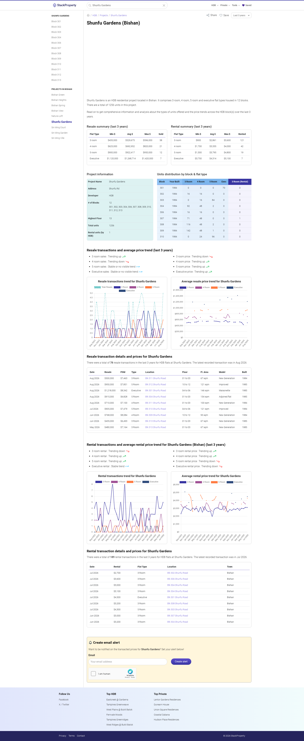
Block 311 (56, 69)
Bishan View (57, 111)
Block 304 (56, 37)
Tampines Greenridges (117, 719)
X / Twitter (64, 704)
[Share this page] (211, 15)
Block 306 (56, 43)
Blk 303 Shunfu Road (177, 609)
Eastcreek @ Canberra (117, 699)
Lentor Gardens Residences (167, 699)
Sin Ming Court (58, 127)
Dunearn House (161, 704)
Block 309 (56, 58)
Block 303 (56, 32)
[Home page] (88, 15)
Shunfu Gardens (61, 121)
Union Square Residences (166, 709)
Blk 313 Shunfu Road (155, 421)
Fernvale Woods (114, 714)
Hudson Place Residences (166, 719)
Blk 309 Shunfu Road (155, 415)
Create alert (181, 661)
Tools (235, 5)
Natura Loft (57, 116)
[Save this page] (224, 15)
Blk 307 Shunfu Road (177, 615)
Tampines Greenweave (117, 704)
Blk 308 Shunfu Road (177, 603)
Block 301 (56, 21)
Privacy (62, 736)
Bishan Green (58, 94)
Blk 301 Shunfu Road (155, 390)
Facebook (64, 699)
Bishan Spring (58, 105)
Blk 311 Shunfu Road (155, 378)
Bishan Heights (58, 100)
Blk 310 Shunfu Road (155, 409)
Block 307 (56, 48)
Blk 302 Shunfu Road (177, 573)
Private (224, 5)
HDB (213, 5)
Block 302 (56, 27)
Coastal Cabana (162, 714)
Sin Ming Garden (59, 133)
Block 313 (56, 80)
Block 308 (56, 53)
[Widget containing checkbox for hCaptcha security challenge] (112, 674)
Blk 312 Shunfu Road (155, 384)
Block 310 (56, 64)
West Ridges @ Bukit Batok (119, 724)
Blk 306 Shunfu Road (177, 579)
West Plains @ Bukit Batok (119, 709)
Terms (72, 736)
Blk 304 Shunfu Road (155, 396)
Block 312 (56, 74)
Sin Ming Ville (57, 138)
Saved (248, 5)
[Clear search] (164, 5)
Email (92, 655)
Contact (81, 736)
